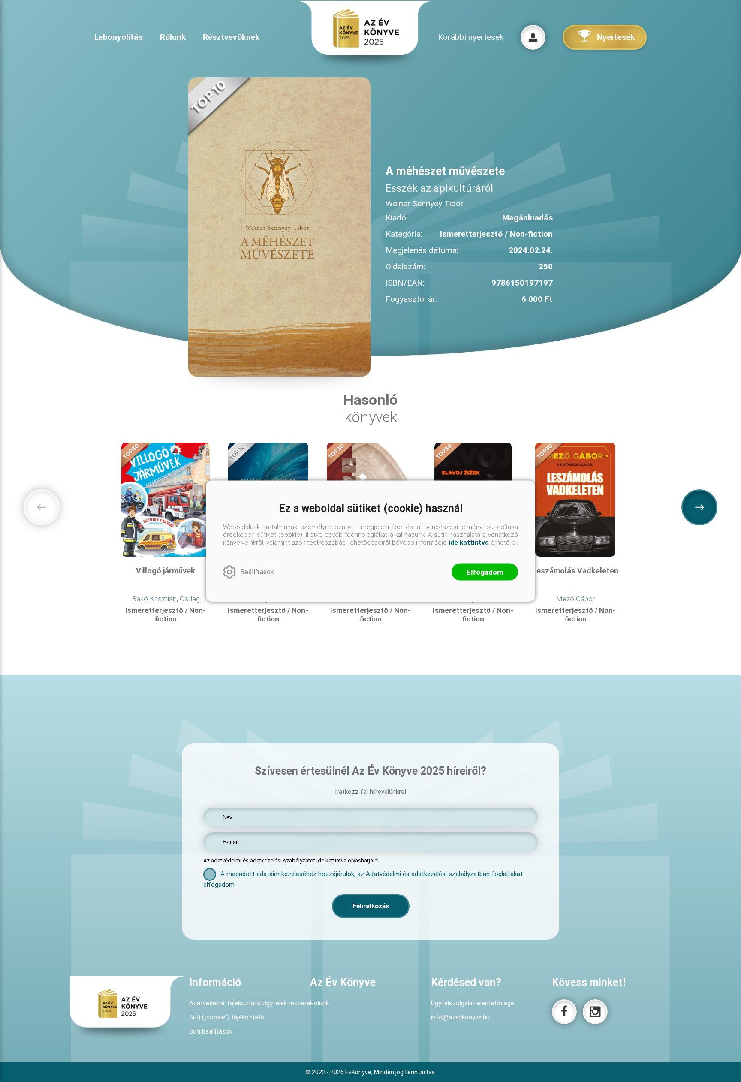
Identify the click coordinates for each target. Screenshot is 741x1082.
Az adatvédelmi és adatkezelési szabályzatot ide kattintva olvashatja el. (291, 860)
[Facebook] (564, 1011)
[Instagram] (595, 1011)
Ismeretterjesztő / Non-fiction (165, 614)
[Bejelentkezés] (533, 37)
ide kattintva (469, 542)
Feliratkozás (370, 906)
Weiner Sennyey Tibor (425, 203)
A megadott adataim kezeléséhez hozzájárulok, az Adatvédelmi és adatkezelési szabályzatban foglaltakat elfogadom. (363, 879)
